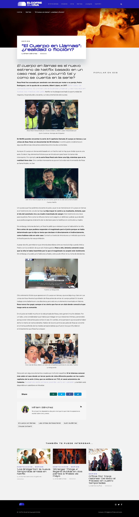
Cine (72, 4)
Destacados (25, 467)
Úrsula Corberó (25, 426)
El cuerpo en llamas (26, 423)
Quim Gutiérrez (70, 423)
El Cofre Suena (23, 512)
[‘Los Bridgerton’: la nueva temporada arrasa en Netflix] (33, 456)
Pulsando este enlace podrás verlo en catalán (49, 382)
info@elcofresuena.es (113, 512)
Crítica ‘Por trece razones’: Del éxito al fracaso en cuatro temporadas (102, 479)
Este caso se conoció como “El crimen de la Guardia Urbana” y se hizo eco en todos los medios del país (51, 89)
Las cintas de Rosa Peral (50, 423)
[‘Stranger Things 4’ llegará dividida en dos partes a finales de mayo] (69, 456)
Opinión (98, 4)
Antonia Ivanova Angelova (30, 476)
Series (79, 4)
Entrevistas (53, 4)
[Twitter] (119, 505)
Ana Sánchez (60, 479)
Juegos (88, 4)
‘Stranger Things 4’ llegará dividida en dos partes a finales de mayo (67, 472)
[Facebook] (121, 505)
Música (64, 4)
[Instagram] (115, 505)
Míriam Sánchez (30, 53)
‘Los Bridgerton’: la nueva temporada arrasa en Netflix (33, 471)
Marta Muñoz (96, 486)
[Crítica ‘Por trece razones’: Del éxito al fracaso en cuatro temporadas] (105, 460)
